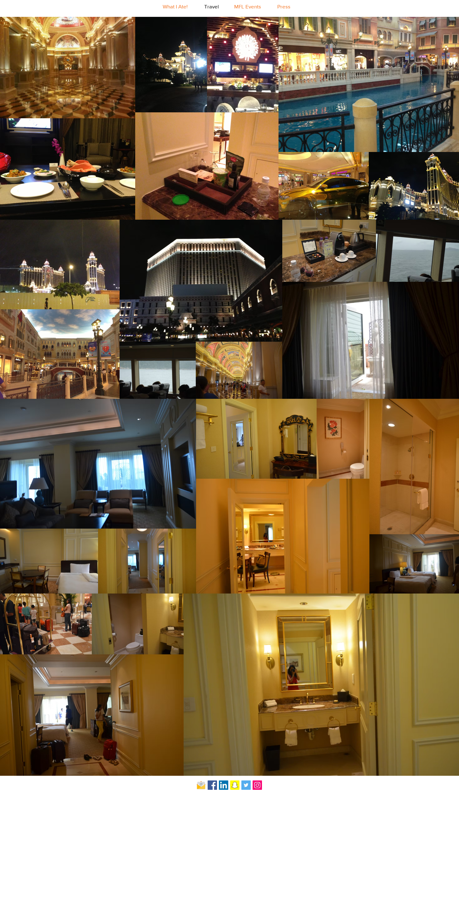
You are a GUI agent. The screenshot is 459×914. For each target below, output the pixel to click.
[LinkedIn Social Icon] (223, 785)
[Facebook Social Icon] (212, 785)
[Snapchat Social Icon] (234, 785)
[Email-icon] (201, 785)
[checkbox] (14, 295)
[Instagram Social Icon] (257, 785)
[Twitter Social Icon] (246, 785)
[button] (106, 296)
